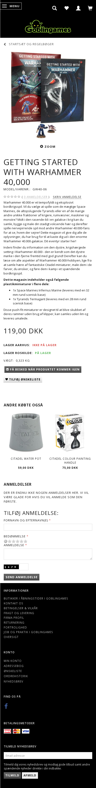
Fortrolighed (15, 627)
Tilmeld (12, 775)
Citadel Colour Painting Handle (70, 460)
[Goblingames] (48, 25)
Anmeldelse (14, 545)
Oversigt (11, 637)
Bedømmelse (15, 536)
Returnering (14, 622)
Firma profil (14, 617)
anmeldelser (36, 197)
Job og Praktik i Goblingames (28, 632)
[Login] (78, 8)
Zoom (50, 146)
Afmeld (30, 775)
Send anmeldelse (22, 577)
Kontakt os (13, 603)
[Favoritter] (66, 8)
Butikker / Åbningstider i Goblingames (36, 598)
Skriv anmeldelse (67, 197)
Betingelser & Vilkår (21, 608)
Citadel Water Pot (26, 458)
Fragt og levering (19, 613)
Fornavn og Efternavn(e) (26, 520)
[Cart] (90, 8)
